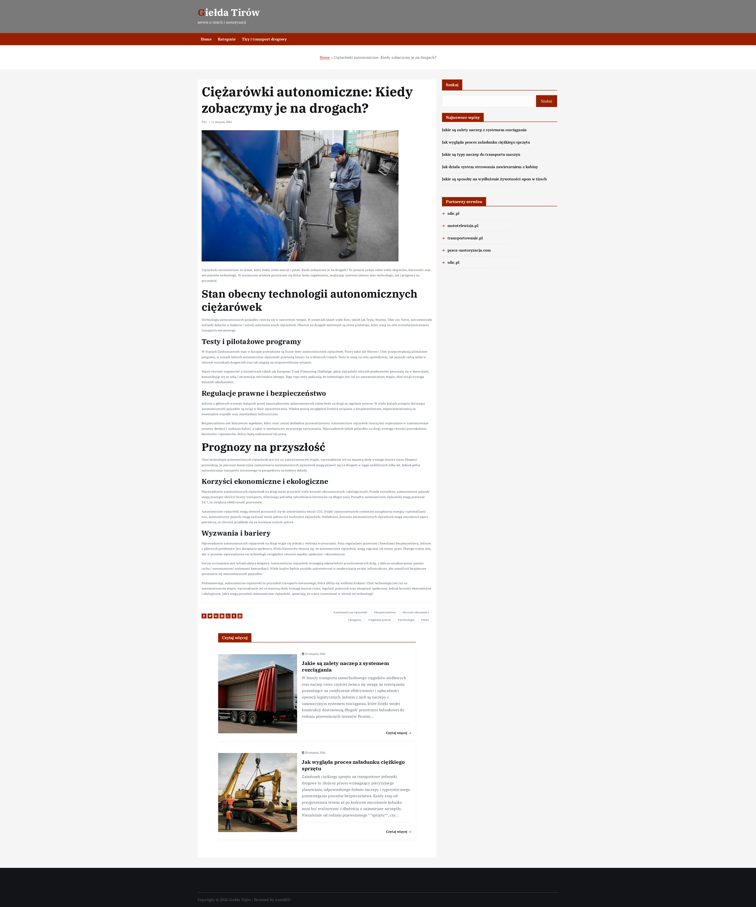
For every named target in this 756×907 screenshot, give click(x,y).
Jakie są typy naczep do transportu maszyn (481, 154)
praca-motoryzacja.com (469, 250)
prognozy (356, 620)
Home (206, 39)
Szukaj (452, 84)
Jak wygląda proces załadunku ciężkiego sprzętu (486, 142)
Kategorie (227, 39)
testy (426, 620)
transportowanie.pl (465, 237)
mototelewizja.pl (462, 225)
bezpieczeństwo (386, 612)
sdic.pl (453, 213)
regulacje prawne (380, 620)
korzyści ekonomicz (416, 612)
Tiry (204, 122)
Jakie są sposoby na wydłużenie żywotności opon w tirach (494, 178)
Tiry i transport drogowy (264, 39)
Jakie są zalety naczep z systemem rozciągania (484, 129)
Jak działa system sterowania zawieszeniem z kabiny (490, 166)
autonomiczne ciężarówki (351, 612)
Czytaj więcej (397, 733)
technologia (407, 620)
